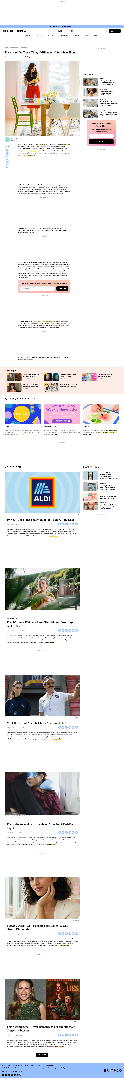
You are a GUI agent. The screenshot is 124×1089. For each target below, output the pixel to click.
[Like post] (7, 167)
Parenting (102, 110)
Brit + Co (10, 934)
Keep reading (53, 536)
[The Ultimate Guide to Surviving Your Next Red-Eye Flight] (42, 793)
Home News (24, 47)
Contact (38, 1065)
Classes (86, 426)
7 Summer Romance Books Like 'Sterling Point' (105, 375)
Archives (48, 1068)
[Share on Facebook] (7, 150)
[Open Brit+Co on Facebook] (3, 1075)
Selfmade (9, 426)
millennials (42, 144)
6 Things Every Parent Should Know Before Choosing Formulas (107, 82)
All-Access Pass (111, 430)
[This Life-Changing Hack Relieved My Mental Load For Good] (90, 113)
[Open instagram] (11, 31)
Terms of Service (30, 1068)
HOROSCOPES (77, 35)
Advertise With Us (17, 1065)
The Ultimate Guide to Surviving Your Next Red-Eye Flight (40, 826)
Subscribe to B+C (51, 426)
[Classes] (101, 413)
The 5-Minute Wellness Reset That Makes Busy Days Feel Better (40, 624)
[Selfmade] (23, 413)
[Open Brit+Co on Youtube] (12, 1075)
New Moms (103, 78)
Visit (23, 434)
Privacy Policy (40, 1068)
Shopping (28, 35)
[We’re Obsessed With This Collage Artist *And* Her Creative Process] (90, 506)
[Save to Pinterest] (7, 153)
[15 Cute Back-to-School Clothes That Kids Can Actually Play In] (51, 387)
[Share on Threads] (7, 163)
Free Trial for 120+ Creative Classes (60, 26)
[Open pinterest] (8, 31)
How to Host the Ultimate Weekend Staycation (109, 497)
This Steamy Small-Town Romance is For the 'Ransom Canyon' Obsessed (31, 375)
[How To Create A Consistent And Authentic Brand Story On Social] (90, 475)
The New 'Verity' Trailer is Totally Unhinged (69, 375)
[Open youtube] (14, 31)
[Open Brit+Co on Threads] (15, 1075)
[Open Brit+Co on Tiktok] (18, 1075)
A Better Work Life (105, 472)
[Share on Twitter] (7, 157)
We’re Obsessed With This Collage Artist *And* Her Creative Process (109, 507)
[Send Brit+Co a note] (25, 31)
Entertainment (63, 35)
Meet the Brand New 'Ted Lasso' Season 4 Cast (36, 723)
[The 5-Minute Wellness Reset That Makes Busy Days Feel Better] (42, 588)
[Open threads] (18, 31)
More (96, 35)
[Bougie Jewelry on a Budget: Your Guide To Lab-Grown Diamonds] (90, 92)
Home (6, 47)
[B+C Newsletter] (62, 413)
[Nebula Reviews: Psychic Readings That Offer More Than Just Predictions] (90, 102)
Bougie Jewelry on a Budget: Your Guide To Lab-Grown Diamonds (107, 93)
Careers (32, 1065)
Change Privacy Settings (59, 1068)
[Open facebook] (4, 31)
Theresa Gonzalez (13, 631)
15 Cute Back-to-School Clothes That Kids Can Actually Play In (68, 386)
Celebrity (50, 35)
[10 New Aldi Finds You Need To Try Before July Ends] (42, 492)
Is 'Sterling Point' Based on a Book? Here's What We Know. (31, 386)
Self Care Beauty (14, 47)
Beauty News (103, 89)
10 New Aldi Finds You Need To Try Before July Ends (40, 519)
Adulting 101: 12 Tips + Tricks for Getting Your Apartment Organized (107, 487)
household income (48, 321)
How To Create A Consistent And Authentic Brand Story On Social (109, 476)
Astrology (103, 99)
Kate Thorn (16, 138)
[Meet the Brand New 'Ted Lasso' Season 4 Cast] (42, 696)
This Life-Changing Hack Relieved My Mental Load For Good (108, 114)
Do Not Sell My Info (48, 1065)
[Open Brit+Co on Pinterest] (6, 1075)
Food (87, 35)
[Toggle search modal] (106, 31)
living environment (29, 155)
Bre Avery (11, 524)
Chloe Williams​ (12, 727)
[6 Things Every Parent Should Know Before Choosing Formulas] (90, 81)
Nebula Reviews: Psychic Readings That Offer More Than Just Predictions (109, 103)
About (3, 1065)
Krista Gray (11, 832)
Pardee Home (65, 144)
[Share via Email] (7, 160)
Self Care (39, 35)
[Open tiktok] (21, 31)
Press (9, 1065)
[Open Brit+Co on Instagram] (9, 1075)
